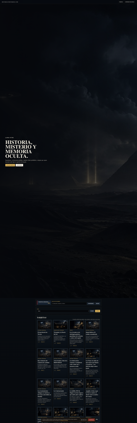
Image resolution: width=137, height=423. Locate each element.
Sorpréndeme (19, 165)
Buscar (97, 303)
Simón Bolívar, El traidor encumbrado (91, 333)
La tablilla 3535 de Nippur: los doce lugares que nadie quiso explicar (76, 393)
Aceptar (91, 419)
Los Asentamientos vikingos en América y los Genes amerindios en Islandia (44, 393)
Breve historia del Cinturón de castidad (43, 361)
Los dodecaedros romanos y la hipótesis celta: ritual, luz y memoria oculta (76, 363)
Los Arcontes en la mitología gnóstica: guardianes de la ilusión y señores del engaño (76, 335)
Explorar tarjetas (10, 165)
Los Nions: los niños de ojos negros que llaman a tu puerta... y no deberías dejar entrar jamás (92, 364)
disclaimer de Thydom (64, 420)
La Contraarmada (59, 391)
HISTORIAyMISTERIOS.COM (10, 2)
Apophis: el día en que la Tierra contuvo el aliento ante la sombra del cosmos (92, 393)
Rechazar (84, 419)
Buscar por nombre (56, 301)
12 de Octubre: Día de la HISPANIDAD (60, 361)
